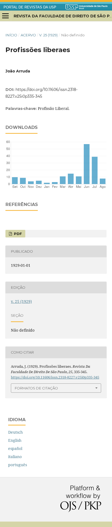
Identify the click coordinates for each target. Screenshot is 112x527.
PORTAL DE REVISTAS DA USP (30, 7)
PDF (17, 233)
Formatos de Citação (36, 388)
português (17, 464)
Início (11, 35)
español (15, 448)
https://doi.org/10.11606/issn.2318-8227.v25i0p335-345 (55, 377)
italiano (15, 456)
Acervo (28, 35)
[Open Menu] (5, 16)
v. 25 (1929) (48, 35)
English (14, 440)
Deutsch (15, 432)
